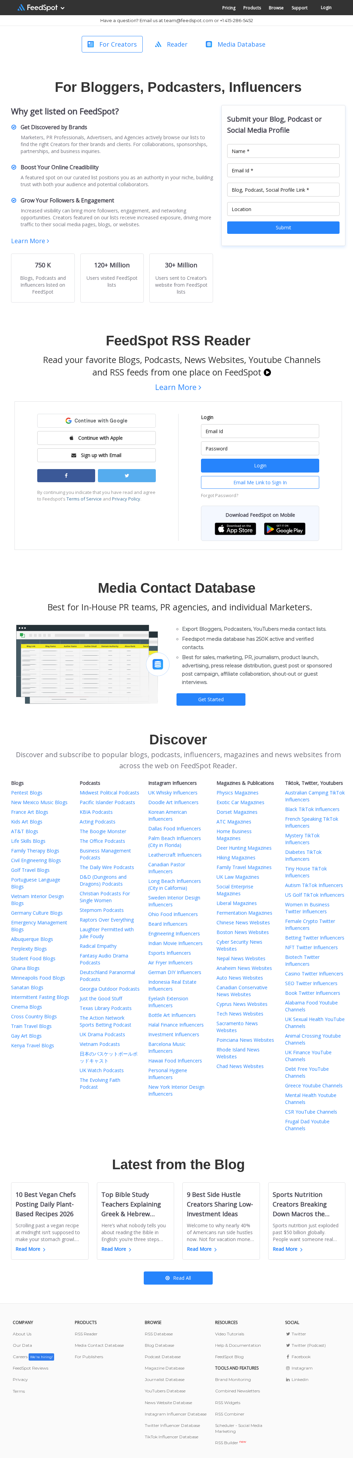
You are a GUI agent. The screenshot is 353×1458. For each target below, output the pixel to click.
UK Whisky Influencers (173, 792)
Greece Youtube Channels (314, 1085)
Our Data (22, 1345)
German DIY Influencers (174, 972)
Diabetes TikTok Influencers (303, 855)
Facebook (300, 1356)
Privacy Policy (126, 499)
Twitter (298, 1333)
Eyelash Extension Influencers (168, 1002)
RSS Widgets (227, 1402)
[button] (235, 528)
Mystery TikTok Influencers (302, 839)
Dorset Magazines (237, 812)
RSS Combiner (229, 1414)
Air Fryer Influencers (170, 962)
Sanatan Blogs (27, 987)
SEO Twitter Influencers (311, 983)
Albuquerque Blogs (32, 939)
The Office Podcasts (102, 841)
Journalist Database (164, 1379)
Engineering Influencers (174, 933)
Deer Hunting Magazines (244, 848)
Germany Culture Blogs (37, 912)
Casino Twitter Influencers (314, 973)
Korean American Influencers (167, 815)
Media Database (241, 44)
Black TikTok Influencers (312, 809)
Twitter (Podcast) (308, 1345)
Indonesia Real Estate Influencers (172, 985)
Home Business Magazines (234, 834)
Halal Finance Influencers (176, 1024)
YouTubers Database (165, 1390)
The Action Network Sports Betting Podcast (105, 1021)
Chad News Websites (240, 1066)
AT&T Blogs (24, 831)
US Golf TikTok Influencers (314, 895)
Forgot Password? (219, 495)
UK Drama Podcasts (102, 1034)
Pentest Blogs (26, 792)
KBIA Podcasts (96, 812)
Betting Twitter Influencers (314, 937)
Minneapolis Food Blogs (38, 977)
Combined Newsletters (237, 1390)
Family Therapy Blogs (35, 850)
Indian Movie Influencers (175, 943)
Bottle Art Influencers (172, 1015)
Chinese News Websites (243, 922)
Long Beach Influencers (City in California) (174, 884)
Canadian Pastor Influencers (166, 868)
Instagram (301, 1368)
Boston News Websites (242, 932)
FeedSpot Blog (229, 1356)
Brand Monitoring (233, 1379)
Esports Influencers (169, 953)
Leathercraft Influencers (175, 854)
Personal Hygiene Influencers (167, 1073)
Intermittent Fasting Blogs (40, 997)
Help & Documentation (238, 1345)
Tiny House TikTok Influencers (306, 872)
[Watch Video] (267, 372)
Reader (177, 44)
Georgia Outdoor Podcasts (110, 988)
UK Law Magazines (237, 877)
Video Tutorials (229, 1333)
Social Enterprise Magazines (234, 890)
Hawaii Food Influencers (175, 1060)
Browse (276, 8)
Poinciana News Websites (245, 1040)
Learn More (29, 241)
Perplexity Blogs (29, 948)
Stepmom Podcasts (102, 910)
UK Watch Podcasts (102, 1070)
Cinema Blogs (26, 1006)
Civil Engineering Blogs (36, 860)
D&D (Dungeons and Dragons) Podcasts (103, 880)
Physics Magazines (237, 792)
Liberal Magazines (236, 903)
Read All (182, 1278)
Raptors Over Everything (107, 919)
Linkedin (299, 1379)
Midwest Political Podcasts (109, 792)
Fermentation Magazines (244, 912)
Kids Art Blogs (26, 821)
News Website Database (168, 1402)
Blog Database (159, 1345)
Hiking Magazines (235, 857)
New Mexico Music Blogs (39, 802)
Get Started (211, 699)
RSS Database (159, 1333)
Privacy (20, 1379)
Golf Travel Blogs (30, 870)
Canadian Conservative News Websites (242, 991)
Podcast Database (163, 1356)
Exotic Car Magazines (240, 802)
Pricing (228, 8)
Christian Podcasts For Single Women (105, 897)
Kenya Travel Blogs (32, 1045)
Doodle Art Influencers (173, 802)
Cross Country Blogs (34, 1016)
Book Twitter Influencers (312, 993)
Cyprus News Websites (242, 1004)
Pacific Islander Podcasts (107, 802)
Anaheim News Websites (244, 968)
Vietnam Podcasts (100, 1044)
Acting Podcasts (97, 821)
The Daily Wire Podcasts (107, 867)
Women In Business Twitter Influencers (307, 908)
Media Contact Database (99, 1345)
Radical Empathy (98, 946)
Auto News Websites (239, 977)
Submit (283, 227)
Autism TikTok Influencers (314, 885)
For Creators (118, 44)
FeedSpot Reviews (30, 1368)
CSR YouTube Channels (311, 1111)
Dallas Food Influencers (174, 828)
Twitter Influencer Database (172, 1425)
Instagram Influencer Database (175, 1414)
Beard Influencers (168, 924)
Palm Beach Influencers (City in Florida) (174, 841)
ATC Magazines (233, 821)
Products (252, 8)
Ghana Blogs (25, 968)
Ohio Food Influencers (173, 914)
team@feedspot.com (188, 20)
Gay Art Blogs (26, 1035)
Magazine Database (164, 1368)
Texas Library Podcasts (106, 1008)
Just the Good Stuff (101, 998)
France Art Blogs (29, 812)
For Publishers (89, 1356)
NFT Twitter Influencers (311, 947)
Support (299, 8)
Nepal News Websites (240, 958)
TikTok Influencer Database (171, 1436)
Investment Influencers (173, 1034)
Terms (19, 1391)
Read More (28, 1249)
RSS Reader (86, 1333)
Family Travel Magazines (244, 867)
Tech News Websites (239, 1013)
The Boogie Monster (103, 831)
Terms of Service (84, 499)
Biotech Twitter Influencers (302, 960)
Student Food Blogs (33, 958)
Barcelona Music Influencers (166, 1047)
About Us (22, 1333)
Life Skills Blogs (28, 841)
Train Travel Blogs (31, 1026)
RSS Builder (230, 1442)
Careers (33, 1356)
